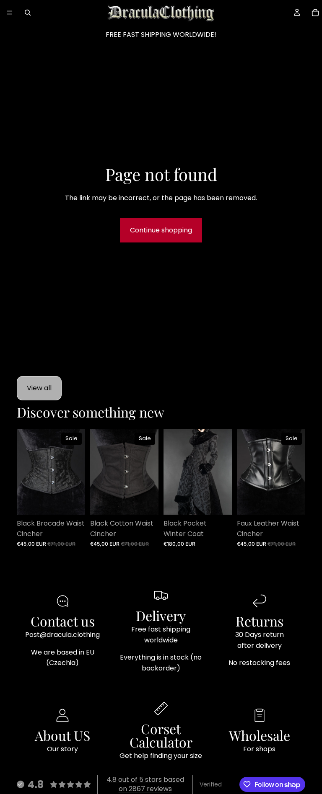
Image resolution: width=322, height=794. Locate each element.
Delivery (161, 615)
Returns (259, 621)
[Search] (27, 12)
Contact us (63, 621)
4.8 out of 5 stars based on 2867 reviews (145, 784)
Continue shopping (161, 230)
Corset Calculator (161, 735)
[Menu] (9, 12)
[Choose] (72, 501)
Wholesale (259, 735)
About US (62, 735)
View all (39, 388)
